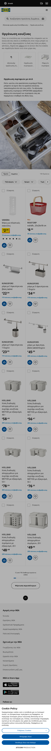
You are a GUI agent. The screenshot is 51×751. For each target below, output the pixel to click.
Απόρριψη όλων (26, 737)
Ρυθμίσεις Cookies (24, 730)
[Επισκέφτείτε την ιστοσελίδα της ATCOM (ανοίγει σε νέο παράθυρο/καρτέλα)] (25, 747)
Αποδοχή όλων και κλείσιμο (25, 742)
